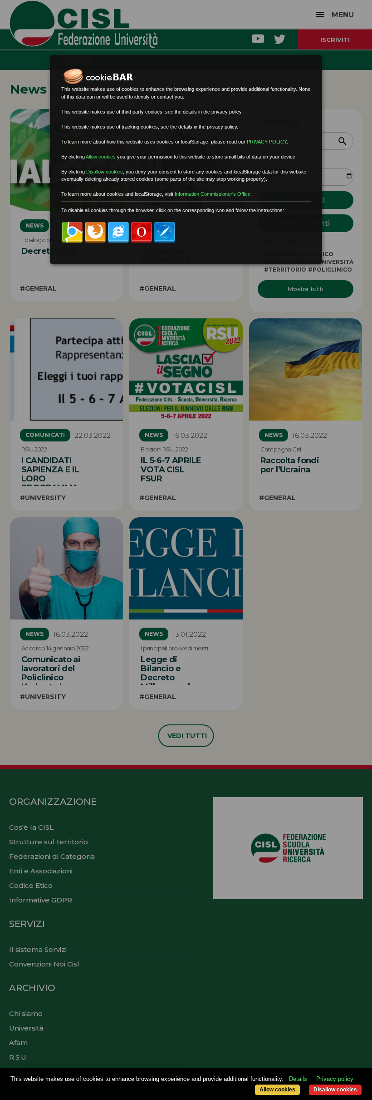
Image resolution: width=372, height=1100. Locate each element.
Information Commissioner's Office (212, 194)
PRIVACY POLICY (267, 141)
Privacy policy (334, 1078)
